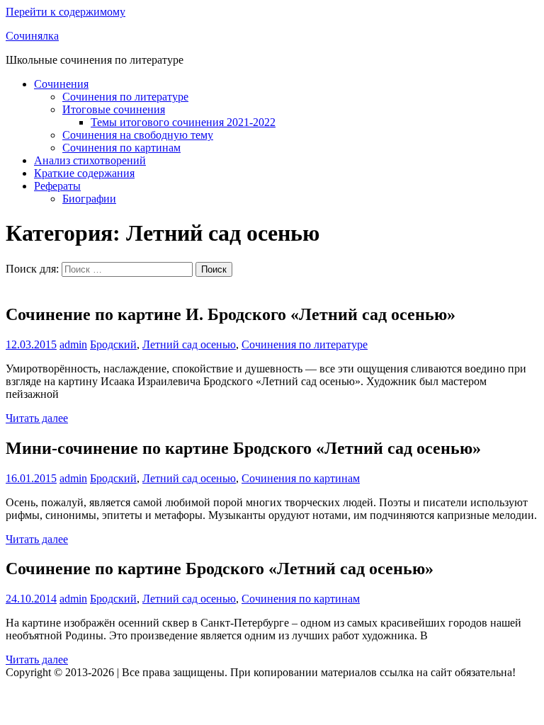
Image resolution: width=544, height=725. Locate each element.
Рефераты (57, 186)
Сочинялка (32, 36)
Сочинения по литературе (125, 97)
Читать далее (37, 418)
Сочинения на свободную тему (137, 135)
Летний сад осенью (189, 344)
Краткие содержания (84, 173)
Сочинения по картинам (121, 148)
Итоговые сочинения (113, 109)
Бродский (113, 344)
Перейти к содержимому (65, 12)
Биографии (89, 199)
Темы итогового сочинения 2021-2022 (183, 122)
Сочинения (61, 84)
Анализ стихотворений (90, 160)
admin (73, 344)
